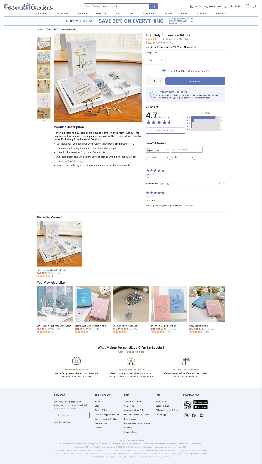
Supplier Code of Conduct (106, 419)
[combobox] (158, 150)
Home (168, 13)
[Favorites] (247, 6)
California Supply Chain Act (107, 415)
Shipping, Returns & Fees (167, 410)
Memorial (101, 13)
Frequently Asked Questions (136, 415)
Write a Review (165, 130)
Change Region (131, 432)
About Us (99, 401)
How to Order (130, 419)
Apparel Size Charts (133, 401)
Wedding (82, 13)
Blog (97, 406)
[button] (205, 117)
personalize (195, 81)
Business (221, 13)
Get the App (161, 415)
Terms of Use (101, 423)
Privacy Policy (101, 410)
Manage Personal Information (137, 423)
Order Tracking (162, 406)
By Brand (202, 13)
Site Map (128, 428)
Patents (98, 428)
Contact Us (129, 406)
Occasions (62, 13)
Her (131, 13)
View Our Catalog (62, 422)
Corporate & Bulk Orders (134, 410)
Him (118, 13)
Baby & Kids (149, 13)
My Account (161, 401)
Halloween (41, 13)
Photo (184, 13)
